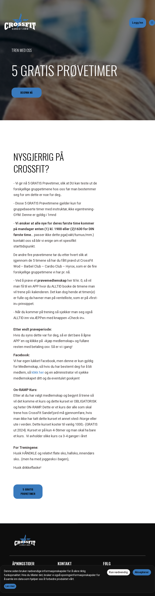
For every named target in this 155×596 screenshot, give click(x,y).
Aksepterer (142, 572)
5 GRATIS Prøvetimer (64, 70)
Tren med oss (22, 50)
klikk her (38, 372)
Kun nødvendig (118, 572)
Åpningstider (23, 563)
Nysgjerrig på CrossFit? (38, 162)
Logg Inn (137, 22)
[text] (55, 325)
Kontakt (65, 563)
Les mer (10, 586)
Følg (107, 563)
